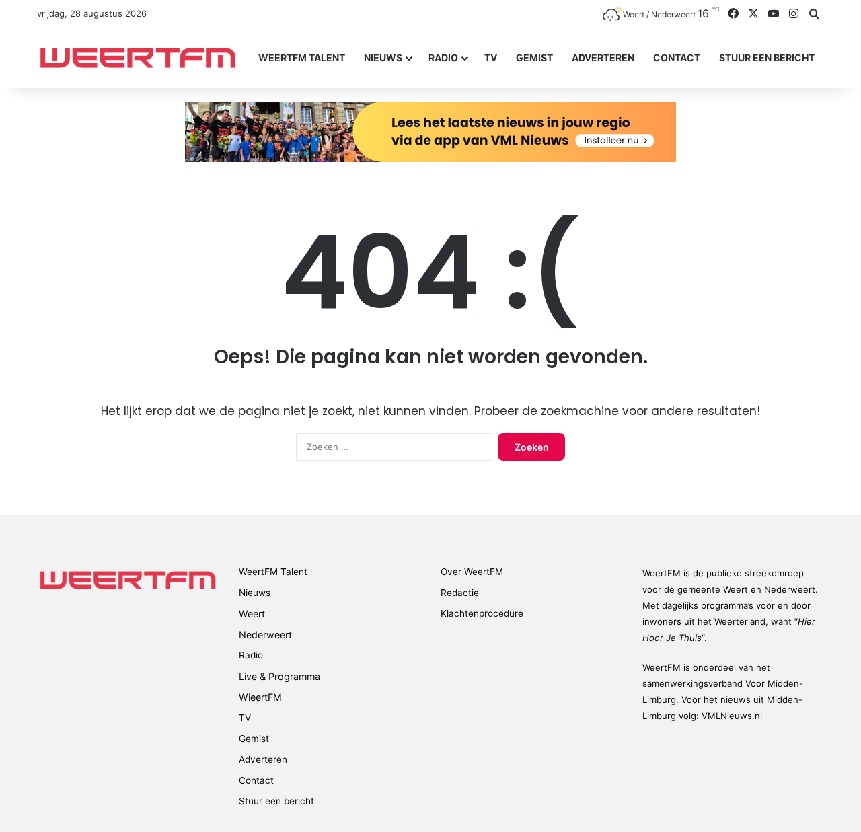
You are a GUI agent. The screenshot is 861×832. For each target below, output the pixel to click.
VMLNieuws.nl (730, 715)
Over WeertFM (472, 571)
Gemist (534, 57)
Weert (252, 613)
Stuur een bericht (767, 57)
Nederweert (265, 634)
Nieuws (383, 57)
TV (490, 57)
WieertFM (260, 697)
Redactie (460, 592)
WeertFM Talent (301, 57)
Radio (443, 57)
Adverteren (603, 57)
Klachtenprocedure (482, 613)
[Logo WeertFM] (138, 58)
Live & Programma (279, 676)
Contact (676, 57)
